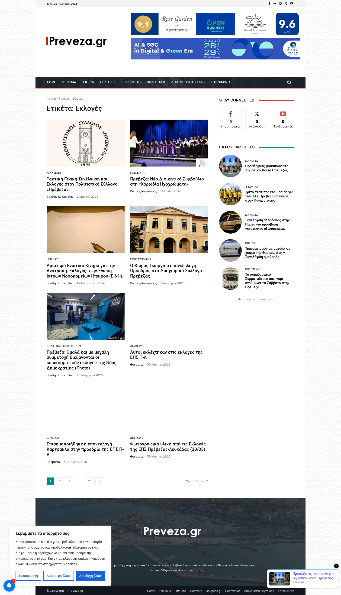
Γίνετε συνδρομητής (283, 113)
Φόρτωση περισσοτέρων (255, 299)
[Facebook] (269, 4)
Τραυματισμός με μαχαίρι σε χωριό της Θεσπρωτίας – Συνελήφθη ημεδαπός (267, 252)
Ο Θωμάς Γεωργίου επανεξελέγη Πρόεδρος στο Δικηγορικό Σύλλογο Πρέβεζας (166, 271)
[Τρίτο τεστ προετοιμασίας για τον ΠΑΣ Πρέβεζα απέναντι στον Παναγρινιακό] (230, 194)
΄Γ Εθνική (251, 187)
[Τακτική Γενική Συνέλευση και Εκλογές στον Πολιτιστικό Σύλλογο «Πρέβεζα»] (86, 143)
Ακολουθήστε (257, 111)
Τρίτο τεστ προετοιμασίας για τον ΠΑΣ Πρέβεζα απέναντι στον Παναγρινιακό (269, 196)
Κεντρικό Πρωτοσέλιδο (64, 345)
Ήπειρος (53, 259)
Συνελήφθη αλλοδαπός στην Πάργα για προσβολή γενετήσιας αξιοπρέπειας (267, 224)
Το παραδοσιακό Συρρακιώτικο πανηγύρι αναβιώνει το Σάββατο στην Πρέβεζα (267, 280)
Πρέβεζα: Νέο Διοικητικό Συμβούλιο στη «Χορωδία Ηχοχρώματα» (167, 181)
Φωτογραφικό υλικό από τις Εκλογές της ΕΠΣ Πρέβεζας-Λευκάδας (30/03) (168, 446)
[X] (286, 4)
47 (89, 481)
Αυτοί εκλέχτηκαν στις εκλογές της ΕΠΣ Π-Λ (166, 355)
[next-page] (99, 481)
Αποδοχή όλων (90, 576)
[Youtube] (291, 4)
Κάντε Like (230, 111)
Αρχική (51, 99)
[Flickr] (275, 4)
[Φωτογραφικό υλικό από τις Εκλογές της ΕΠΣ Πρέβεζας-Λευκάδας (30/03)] (169, 408)
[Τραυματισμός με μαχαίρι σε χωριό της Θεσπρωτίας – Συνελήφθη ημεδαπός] (230, 250)
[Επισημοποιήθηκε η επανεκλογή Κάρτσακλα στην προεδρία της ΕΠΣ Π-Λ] (86, 408)
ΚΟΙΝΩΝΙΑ (54, 172)
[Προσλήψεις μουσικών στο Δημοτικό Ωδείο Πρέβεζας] (230, 166)
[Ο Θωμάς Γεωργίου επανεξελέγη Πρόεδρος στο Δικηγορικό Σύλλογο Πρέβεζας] (169, 229)
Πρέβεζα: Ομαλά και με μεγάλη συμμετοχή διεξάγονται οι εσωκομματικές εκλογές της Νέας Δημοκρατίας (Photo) (81, 360)
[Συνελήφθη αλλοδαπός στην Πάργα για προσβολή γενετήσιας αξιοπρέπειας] (230, 222)
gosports (136, 364)
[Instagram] (280, 4)
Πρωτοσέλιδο (140, 259)
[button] (288, 82)
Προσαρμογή (28, 576)
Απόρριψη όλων (59, 576)
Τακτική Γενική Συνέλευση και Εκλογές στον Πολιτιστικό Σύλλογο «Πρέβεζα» (82, 184)
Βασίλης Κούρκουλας (60, 196)
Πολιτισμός (253, 269)
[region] (60, 556)
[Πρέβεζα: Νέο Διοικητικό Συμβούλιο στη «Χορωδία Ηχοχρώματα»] (169, 143)
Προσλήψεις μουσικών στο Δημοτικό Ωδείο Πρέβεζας (267, 168)
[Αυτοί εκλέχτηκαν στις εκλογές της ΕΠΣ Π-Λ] (169, 316)
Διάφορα (136, 345)
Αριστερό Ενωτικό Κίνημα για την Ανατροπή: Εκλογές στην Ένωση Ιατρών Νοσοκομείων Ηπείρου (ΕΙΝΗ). (85, 271)
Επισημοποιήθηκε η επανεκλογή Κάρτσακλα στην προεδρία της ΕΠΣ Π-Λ (85, 449)
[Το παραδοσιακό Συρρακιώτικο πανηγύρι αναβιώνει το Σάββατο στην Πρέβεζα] (230, 278)
